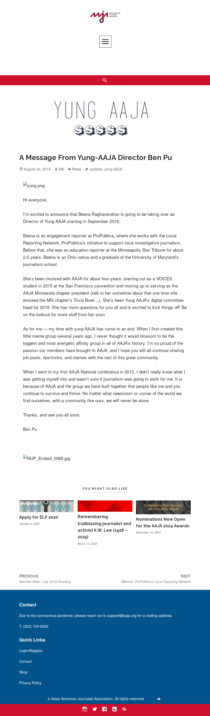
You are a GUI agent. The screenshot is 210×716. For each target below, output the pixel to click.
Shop (23, 672)
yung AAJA (113, 169)
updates (95, 169)
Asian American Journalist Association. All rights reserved (98, 698)
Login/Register (31, 650)
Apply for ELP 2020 (38, 517)
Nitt (61, 169)
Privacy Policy (30, 682)
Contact (25, 661)
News (76, 169)
